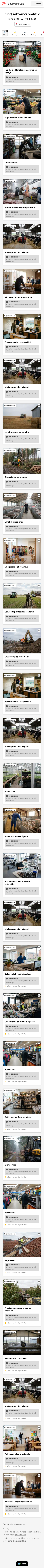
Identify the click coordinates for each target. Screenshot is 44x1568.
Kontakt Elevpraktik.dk (17, 1541)
